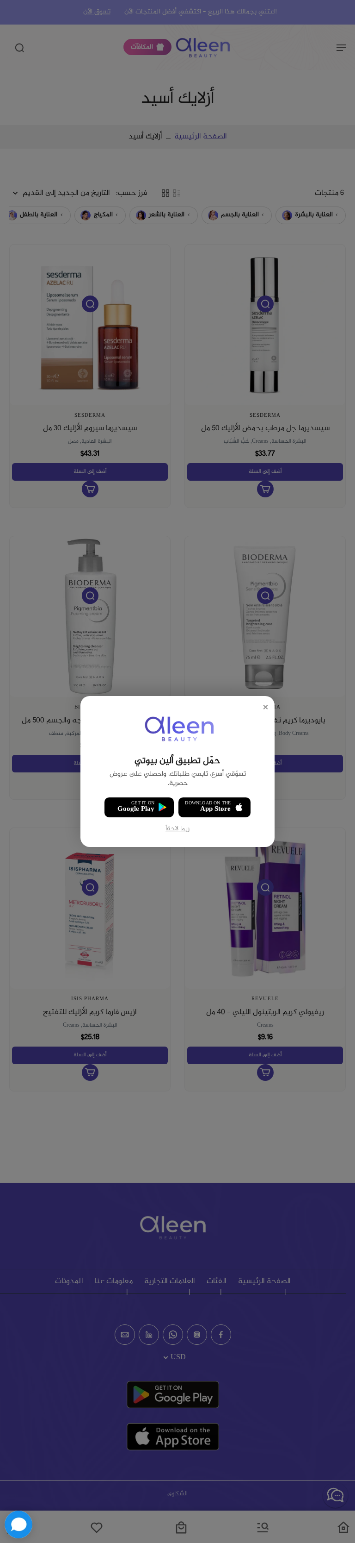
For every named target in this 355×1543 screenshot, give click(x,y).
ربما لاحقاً (177, 829)
